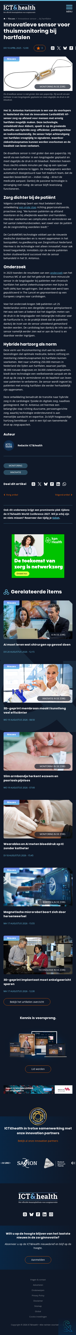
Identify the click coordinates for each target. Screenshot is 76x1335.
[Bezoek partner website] (16, 1163)
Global (38, 1311)
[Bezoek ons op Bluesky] (31, 1214)
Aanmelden (38, 1259)
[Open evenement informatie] (67, 1326)
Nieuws (11, 19)
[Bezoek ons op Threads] (25, 1214)
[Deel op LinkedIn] (58, 484)
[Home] (4, 19)
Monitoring (15, 465)
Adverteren (38, 1285)
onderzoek (56, 272)
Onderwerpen (38, 1290)
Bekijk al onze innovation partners (38, 1140)
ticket (55, 517)
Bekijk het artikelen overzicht (27, 1001)
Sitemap (38, 1306)
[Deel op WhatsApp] (64, 484)
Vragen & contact (38, 1279)
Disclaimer (38, 1300)
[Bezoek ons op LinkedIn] (44, 1214)
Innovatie (15, 472)
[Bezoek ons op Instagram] (51, 1214)
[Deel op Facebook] (71, 48)
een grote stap (27, 207)
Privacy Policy (38, 1295)
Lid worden (38, 1069)
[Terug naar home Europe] (19, 8)
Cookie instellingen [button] (38, 1316)
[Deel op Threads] (52, 48)
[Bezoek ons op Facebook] (38, 1214)
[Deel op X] (59, 48)
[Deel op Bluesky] (65, 48)
